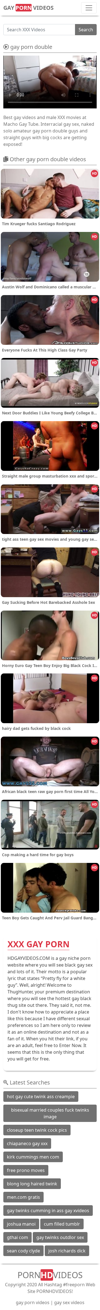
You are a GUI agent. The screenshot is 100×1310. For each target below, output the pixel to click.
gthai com (17, 1237)
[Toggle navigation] (89, 7)
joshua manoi (21, 1224)
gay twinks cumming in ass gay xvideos (48, 1210)
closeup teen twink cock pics (37, 1130)
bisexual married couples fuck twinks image (50, 1113)
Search (86, 30)
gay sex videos (69, 1302)
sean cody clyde (23, 1251)
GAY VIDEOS (28, 7)
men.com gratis (23, 1197)
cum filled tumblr (62, 1224)
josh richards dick (67, 1251)
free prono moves (26, 1170)
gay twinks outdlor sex (60, 1237)
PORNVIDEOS (50, 1275)
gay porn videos (32, 1302)
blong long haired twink (32, 1184)
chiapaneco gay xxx (27, 1143)
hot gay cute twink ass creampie (41, 1096)
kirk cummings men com (33, 1157)
